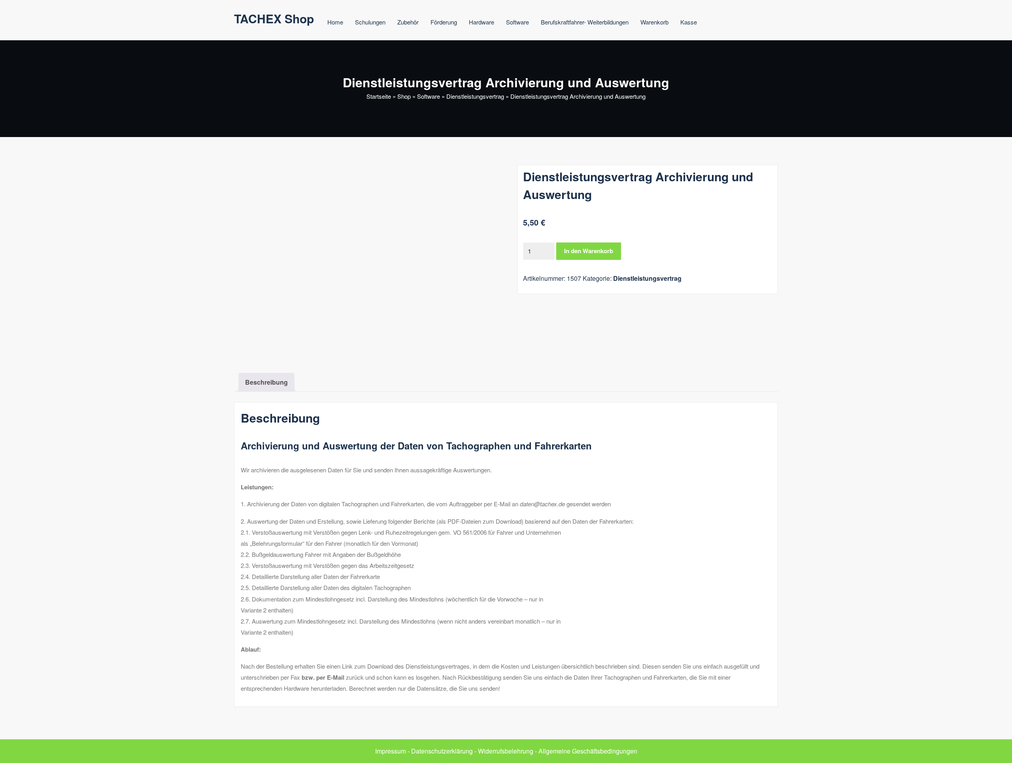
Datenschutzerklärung (442, 750)
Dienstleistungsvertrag (475, 96)
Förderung (443, 22)
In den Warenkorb (588, 250)
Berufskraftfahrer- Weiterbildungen (585, 22)
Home (335, 22)
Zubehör (408, 22)
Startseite (378, 96)
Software (517, 22)
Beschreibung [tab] (266, 382)
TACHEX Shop (274, 18)
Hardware (481, 22)
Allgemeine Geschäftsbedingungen (587, 750)
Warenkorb (654, 22)
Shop (404, 96)
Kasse (688, 22)
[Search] (719, 23)
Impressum (390, 750)
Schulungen (370, 22)
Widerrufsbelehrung (505, 750)
